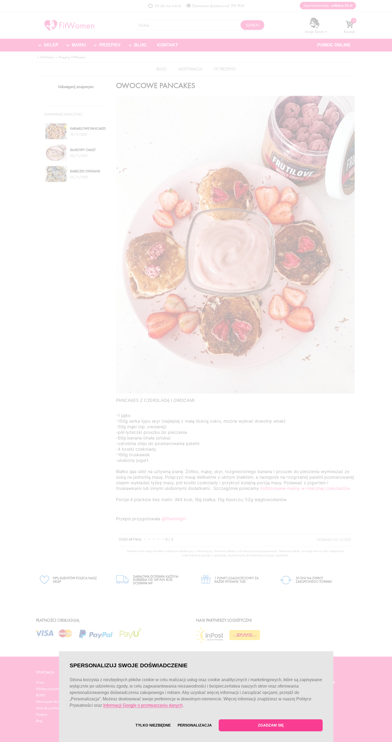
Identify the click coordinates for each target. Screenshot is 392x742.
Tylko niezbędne (153, 725)
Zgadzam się (270, 725)
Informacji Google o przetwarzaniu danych (143, 705)
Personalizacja (195, 725)
